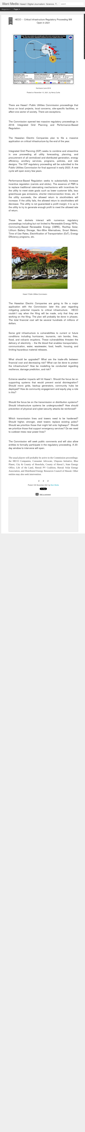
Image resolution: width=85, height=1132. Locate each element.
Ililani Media (55, 485)
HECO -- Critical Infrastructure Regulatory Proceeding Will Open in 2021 (43, 21)
